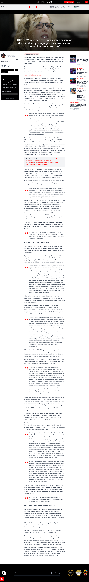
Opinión (15, 7)
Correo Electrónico (6, 91)
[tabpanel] (79, 83)
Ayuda (15, 572)
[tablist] (79, 56)
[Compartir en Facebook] (5, 66)
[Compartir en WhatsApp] (2, 66)
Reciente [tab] (73, 56)
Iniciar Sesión (69, 2)
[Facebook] (51, 573)
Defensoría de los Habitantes (7, 69)
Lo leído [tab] (79, 56)
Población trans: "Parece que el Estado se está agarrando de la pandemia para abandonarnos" (44, 160)
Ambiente (33, 7)
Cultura (27, 7)
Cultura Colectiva (74, 102)
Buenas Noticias (40, 7)
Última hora (9, 7)
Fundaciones (4, 72)
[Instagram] (59, 573)
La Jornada (80, 68)
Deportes (21, 7)
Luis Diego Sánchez (81, 64)
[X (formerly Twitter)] (55, 573)
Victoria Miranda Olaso (74, 108)
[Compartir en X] (9, 66)
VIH (16, 69)
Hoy (44, 37)
